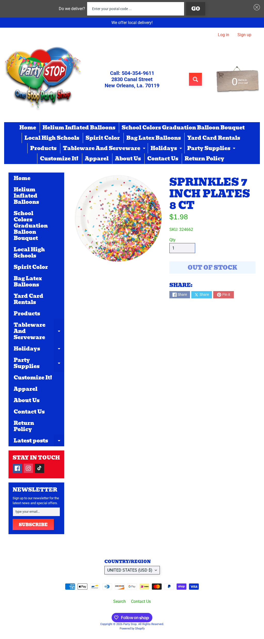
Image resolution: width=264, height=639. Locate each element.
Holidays (167, 148)
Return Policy (204, 158)
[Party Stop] (42, 79)
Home (27, 127)
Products (43, 148)
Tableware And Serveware (105, 148)
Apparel (97, 158)
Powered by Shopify (132, 628)
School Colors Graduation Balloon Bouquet (183, 127)
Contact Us (162, 158)
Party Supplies (212, 148)
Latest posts (39, 441)
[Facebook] (17, 468)
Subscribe (33, 524)
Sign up (244, 35)
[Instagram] (28, 468)
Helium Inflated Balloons (79, 127)
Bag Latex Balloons (153, 138)
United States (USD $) (129, 570)
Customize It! (59, 158)
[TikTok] (39, 468)
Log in (223, 35)
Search (119, 601)
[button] (256, 7)
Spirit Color (103, 138)
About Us (128, 158)
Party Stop (130, 624)
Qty (172, 239)
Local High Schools (51, 138)
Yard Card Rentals (213, 138)
